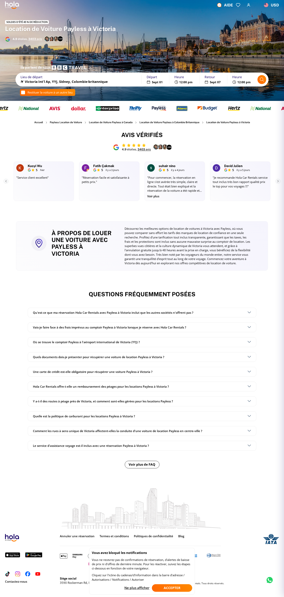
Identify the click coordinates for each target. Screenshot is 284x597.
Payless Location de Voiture (66, 122)
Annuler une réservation (77, 536)
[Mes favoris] (238, 5)
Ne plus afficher (136, 588)
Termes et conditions (114, 536)
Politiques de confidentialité (153, 536)
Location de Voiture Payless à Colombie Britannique (169, 122)
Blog (181, 536)
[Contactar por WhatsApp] (269, 583)
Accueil (38, 122)
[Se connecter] (248, 5)
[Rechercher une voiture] (261, 79)
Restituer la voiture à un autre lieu (50, 92)
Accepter (172, 588)
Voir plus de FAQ (142, 464)
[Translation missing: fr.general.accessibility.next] (278, 181)
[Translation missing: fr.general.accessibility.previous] (6, 181)
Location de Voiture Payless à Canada (111, 122)
